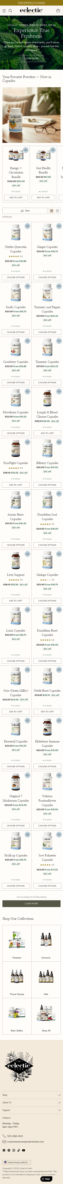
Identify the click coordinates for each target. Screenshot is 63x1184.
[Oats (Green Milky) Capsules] (15, 676)
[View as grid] (52, 211)
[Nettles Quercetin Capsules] (15, 232)
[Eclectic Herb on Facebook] (4, 1150)
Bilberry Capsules (47, 463)
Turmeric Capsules (47, 361)
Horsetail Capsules (15, 741)
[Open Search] (10, 10)
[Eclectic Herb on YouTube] (23, 1150)
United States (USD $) (17, 1162)
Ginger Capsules (47, 247)
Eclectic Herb (26, 1168)
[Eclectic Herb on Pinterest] (9, 1150)
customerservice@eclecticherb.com (25, 1141)
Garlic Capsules (16, 307)
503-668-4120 (15, 1136)
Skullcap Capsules (15, 855)
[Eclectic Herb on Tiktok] (18, 1150)
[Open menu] (4, 10)
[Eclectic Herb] (31, 10)
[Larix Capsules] (15, 616)
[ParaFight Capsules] (15, 448)
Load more (31, 903)
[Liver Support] (15, 560)
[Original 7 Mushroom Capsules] (15, 781)
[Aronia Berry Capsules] (15, 500)
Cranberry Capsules (15, 361)
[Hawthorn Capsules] (15, 398)
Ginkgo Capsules (47, 574)
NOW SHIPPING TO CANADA (31, 2)
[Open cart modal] (58, 10)
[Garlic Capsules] (15, 292)
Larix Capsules (15, 630)
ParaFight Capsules (16, 463)
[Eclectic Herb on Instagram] (14, 1150)
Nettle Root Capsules (47, 690)
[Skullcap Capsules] (15, 841)
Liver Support (15, 574)
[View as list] (57, 211)
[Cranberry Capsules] (15, 347)
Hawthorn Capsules (15, 412)
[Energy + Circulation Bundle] (16, 155)
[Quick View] (25, 150)
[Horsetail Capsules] (15, 727)
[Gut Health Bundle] (43, 155)
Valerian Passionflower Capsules (47, 801)
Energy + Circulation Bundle (16, 173)
